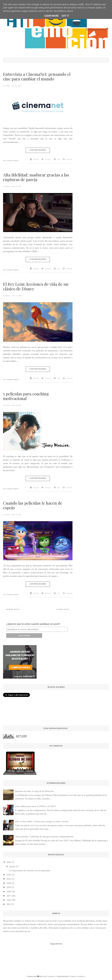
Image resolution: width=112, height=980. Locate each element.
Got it (65, 15)
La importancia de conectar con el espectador (29, 870)
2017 (9, 895)
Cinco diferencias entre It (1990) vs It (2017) (35, 806)
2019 (9, 887)
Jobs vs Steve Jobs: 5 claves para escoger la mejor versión (41, 821)
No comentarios (11, 161)
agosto (12, 866)
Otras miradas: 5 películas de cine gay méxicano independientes (44, 836)
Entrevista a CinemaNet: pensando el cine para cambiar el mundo (36, 76)
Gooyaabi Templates (77, 976)
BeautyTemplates (48, 976)
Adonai (7, 86)
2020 (9, 883)
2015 (9, 904)
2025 (9, 874)
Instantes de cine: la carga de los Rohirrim (34, 791)
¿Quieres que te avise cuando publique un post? (33, 624)
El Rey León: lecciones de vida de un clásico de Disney (35, 286)
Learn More (51, 15)
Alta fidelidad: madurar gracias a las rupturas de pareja (36, 177)
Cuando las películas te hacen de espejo (32, 505)
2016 (9, 900)
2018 (9, 891)
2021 (9, 879)
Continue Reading (37, 150)
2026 (9, 862)
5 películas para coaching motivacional (26, 396)
